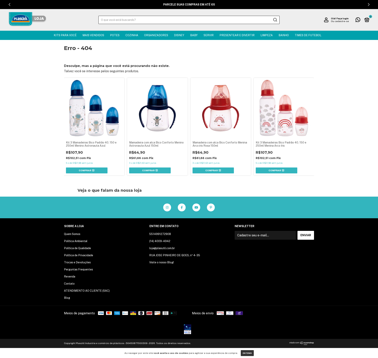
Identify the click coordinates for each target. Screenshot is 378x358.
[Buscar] (275, 19)
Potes (115, 35)
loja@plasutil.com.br (162, 248)
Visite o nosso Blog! (161, 262)
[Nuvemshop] (301, 344)
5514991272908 (160, 234)
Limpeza (266, 35)
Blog (67, 297)
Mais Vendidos (93, 35)
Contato (69, 283)
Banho (284, 35)
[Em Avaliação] (187, 329)
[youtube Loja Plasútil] (196, 207)
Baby (194, 35)
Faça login (342, 18)
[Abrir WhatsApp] (368, 348)
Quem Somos (72, 234)
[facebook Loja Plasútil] (182, 207)
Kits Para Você (65, 35)
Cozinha (131, 35)
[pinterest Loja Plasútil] (211, 207)
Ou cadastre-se (340, 21)
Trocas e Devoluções (77, 262)
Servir (209, 35)
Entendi (247, 353)
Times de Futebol (308, 35)
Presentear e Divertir (237, 35)
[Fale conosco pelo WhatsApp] (358, 20)
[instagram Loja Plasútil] (167, 207)
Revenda (69, 276)
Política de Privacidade (78, 255)
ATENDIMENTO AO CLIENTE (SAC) (87, 290)
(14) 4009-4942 (159, 241)
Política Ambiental (75, 241)
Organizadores (156, 35)
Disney (179, 35)
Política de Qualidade (77, 248)
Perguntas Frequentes (78, 269)
